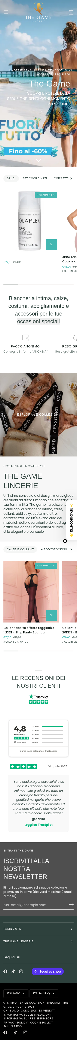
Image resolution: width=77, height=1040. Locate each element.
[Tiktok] (13, 971)
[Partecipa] (70, 904)
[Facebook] (5, 971)
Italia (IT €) (41, 993)
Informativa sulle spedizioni (27, 1014)
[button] (71, 520)
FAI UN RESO (12, 1026)
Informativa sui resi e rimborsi (29, 1018)
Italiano (13, 993)
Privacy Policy (15, 1022)
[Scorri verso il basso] (38, 160)
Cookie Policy (41, 1022)
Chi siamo (11, 1010)
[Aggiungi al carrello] (51, 244)
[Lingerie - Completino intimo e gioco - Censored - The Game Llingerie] (38, 414)
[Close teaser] (65, 541)
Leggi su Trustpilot (39, 811)
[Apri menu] (9, 12)
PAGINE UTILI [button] (12, 928)
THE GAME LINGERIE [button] (18, 941)
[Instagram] (21, 971)
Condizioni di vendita (38, 1010)
